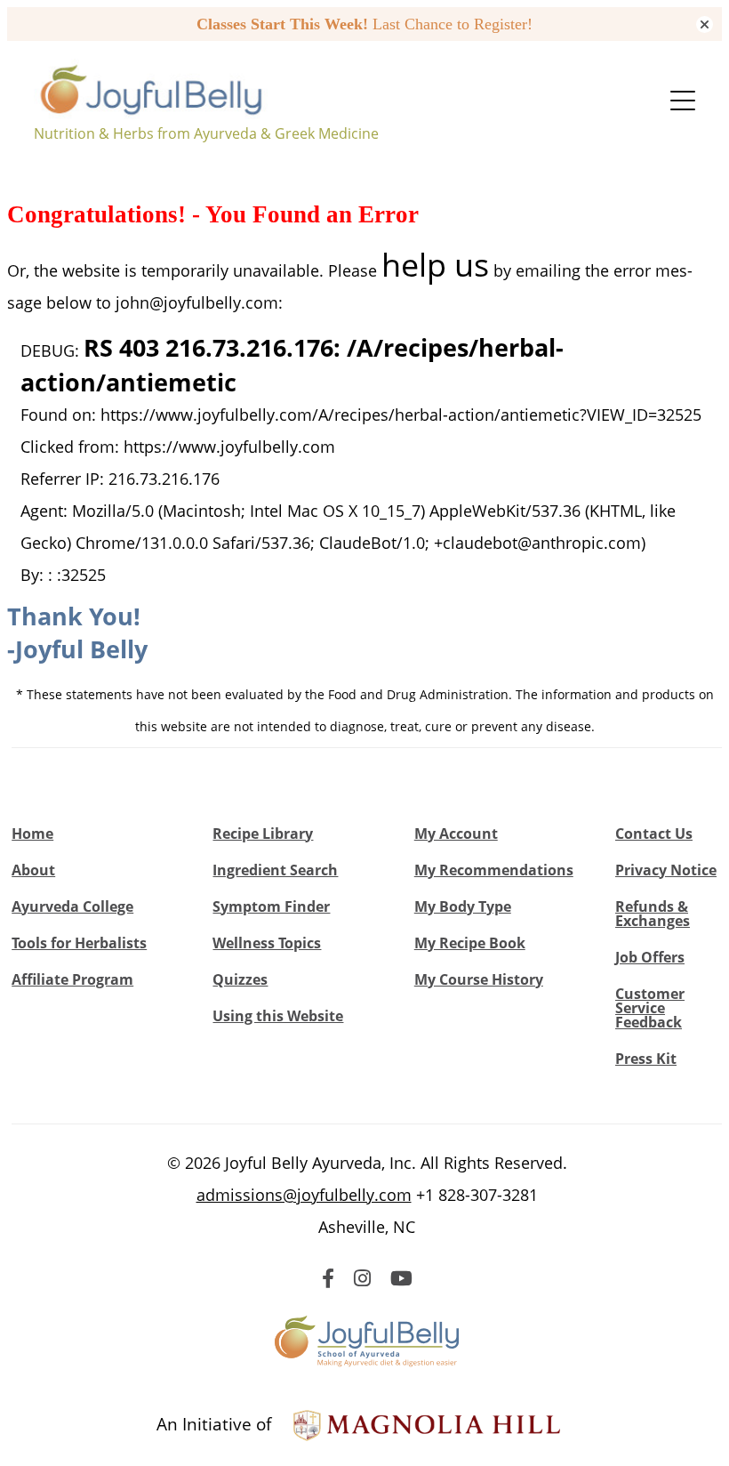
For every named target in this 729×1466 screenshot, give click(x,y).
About (33, 870)
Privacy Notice (666, 870)
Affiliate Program (72, 979)
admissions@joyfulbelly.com (304, 1194)
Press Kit (646, 1058)
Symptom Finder (271, 906)
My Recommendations (493, 870)
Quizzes (240, 979)
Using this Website (277, 1016)
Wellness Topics (266, 943)
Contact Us (654, 833)
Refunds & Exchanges (652, 913)
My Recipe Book (469, 943)
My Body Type (462, 906)
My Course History (478, 979)
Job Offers (650, 957)
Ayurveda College (72, 906)
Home (32, 833)
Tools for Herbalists (79, 943)
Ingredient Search (275, 870)
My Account (456, 833)
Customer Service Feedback (650, 1008)
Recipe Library (262, 833)
